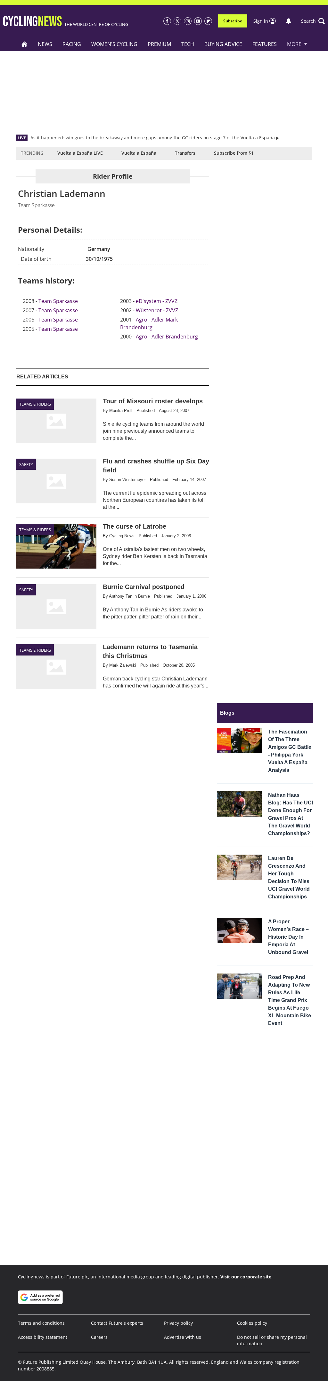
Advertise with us (182, 1337)
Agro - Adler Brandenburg (167, 336)
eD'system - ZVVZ (156, 301)
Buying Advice (223, 44)
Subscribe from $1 (234, 153)
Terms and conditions (41, 1323)
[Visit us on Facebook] (167, 21)
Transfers (185, 153)
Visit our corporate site (245, 1277)
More (294, 44)
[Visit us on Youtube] (198, 21)
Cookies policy (252, 1323)
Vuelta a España (138, 153)
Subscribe (232, 21)
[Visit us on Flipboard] (208, 21)
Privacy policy (178, 1323)
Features (264, 44)
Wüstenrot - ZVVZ (157, 310)
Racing (71, 44)
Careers (99, 1337)
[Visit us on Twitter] (177, 21)
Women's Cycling (114, 44)
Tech (187, 44)
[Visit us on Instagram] (188, 21)
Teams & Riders (35, 404)
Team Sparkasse (58, 301)
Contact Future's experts (117, 1323)
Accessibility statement (42, 1337)
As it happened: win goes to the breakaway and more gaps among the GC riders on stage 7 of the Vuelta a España (152, 138)
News (45, 44)
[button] (313, 21)
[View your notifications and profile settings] (288, 21)
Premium (159, 44)
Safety (26, 464)
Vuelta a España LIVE (80, 153)
